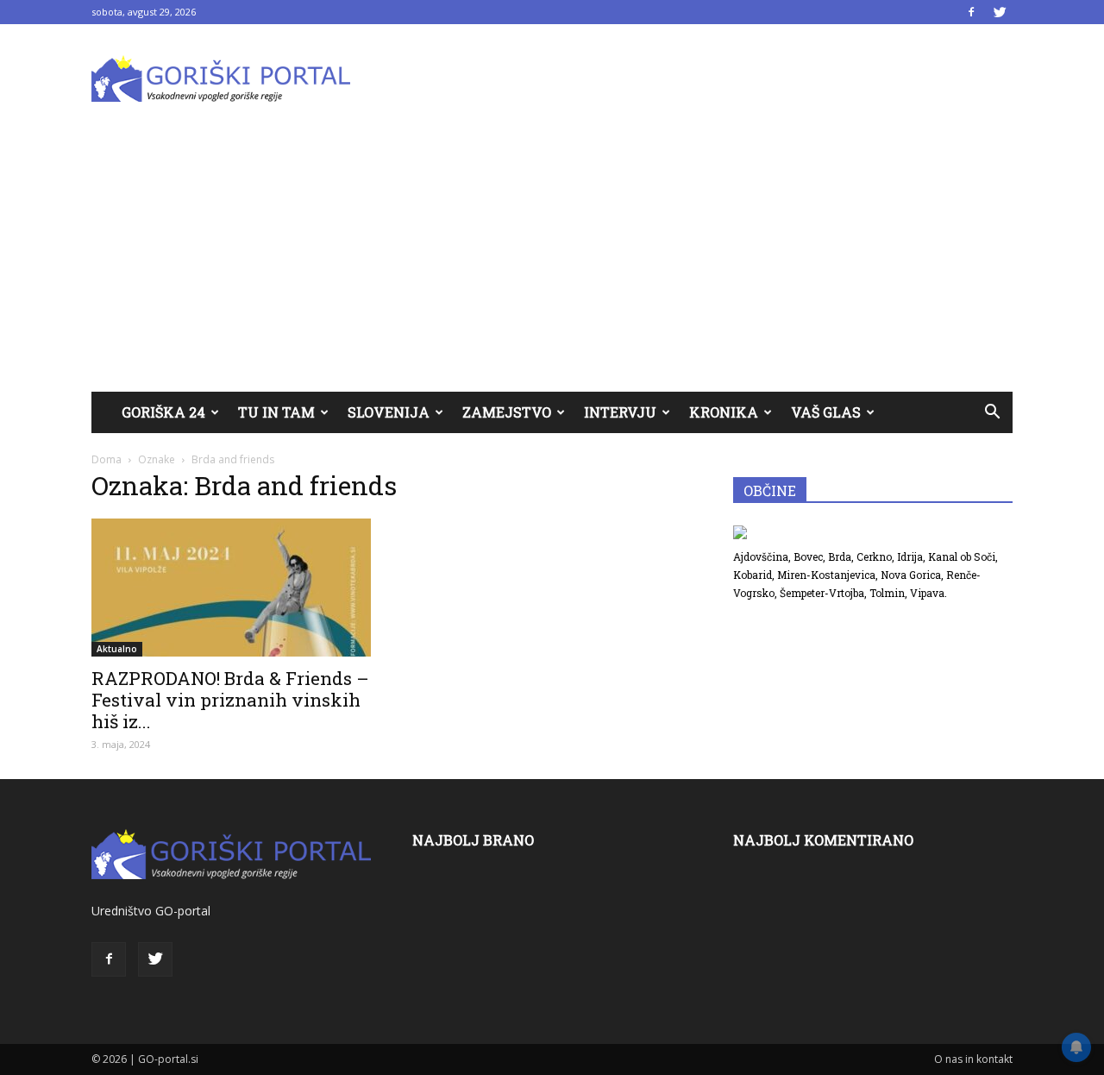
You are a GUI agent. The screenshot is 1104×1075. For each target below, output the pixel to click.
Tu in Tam (276, 412)
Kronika (723, 412)
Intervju (620, 412)
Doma (106, 459)
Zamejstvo (506, 412)
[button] (992, 412)
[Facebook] (971, 12)
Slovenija (389, 412)
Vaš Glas (826, 412)
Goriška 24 (163, 412)
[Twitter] (1000, 12)
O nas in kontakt (973, 1059)
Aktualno (117, 649)
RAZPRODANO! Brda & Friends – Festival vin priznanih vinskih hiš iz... (230, 699)
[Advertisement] (552, 262)
